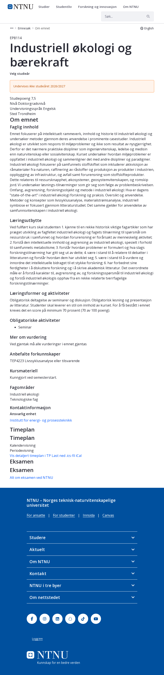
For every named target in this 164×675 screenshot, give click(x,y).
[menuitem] (45, 7)
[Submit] (149, 16)
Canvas (108, 515)
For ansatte (36, 515)
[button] (11, 28)
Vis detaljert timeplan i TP (30, 455)
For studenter (64, 515)
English (149, 28)
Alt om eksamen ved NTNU (31, 477)
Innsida (89, 515)
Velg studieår (20, 74)
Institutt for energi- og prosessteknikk (41, 420)
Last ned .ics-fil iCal (67, 455)
